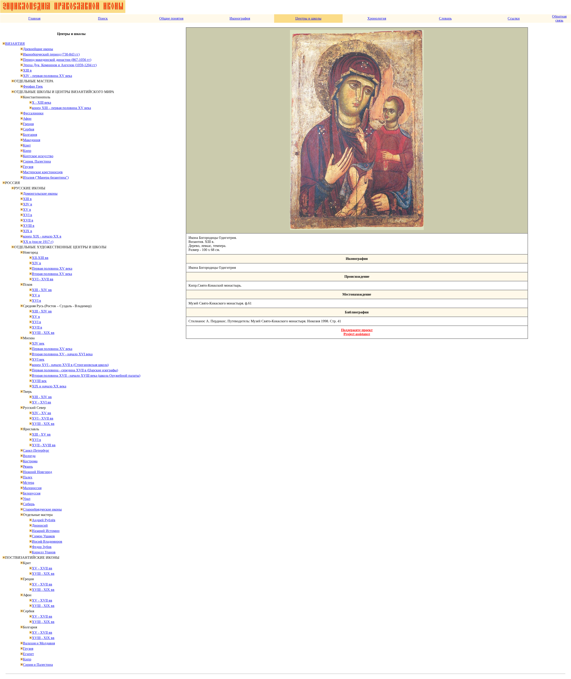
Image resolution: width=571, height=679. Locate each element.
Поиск (103, 18)
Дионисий (40, 525)
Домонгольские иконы (40, 193)
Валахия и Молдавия (39, 643)
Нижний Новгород (37, 472)
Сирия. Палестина (37, 161)
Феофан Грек (33, 86)
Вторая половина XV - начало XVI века (62, 354)
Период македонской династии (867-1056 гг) (57, 60)
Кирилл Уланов (44, 552)
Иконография (240, 18)
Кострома (30, 461)
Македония (31, 140)
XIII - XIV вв (42, 290)
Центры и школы (308, 18)
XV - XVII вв (42, 568)
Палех (27, 477)
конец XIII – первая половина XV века (61, 108)
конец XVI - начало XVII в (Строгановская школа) (70, 365)
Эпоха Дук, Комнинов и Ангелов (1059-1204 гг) (60, 65)
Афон (27, 118)
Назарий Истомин (46, 531)
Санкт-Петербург (36, 450)
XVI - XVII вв (42, 279)
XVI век (38, 359)
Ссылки (514, 18)
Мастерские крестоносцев (43, 172)
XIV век (38, 343)
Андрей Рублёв (43, 520)
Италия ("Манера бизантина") (46, 177)
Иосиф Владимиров (47, 541)
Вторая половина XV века (52, 274)
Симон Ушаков (43, 536)
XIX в (27, 231)
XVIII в (28, 226)
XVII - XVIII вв (44, 445)
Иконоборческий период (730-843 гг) (51, 54)
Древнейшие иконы (38, 49)
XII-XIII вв (40, 258)
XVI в (27, 215)
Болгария (30, 135)
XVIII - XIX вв (43, 333)
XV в (27, 209)
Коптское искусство (38, 156)
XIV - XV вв (41, 413)
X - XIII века (41, 102)
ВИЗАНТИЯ (15, 44)
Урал (26, 499)
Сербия (28, 129)
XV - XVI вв (41, 402)
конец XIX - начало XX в (42, 236)
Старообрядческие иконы (42, 509)
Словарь (445, 18)
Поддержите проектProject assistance (357, 332)
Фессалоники (33, 113)
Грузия (28, 167)
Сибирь (29, 504)
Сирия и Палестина (38, 665)
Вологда (29, 456)
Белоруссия (31, 493)
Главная (34, 18)
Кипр (27, 151)
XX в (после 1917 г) (38, 242)
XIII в (27, 70)
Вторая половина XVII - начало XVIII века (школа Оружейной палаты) (86, 375)
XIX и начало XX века (49, 386)
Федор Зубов (42, 547)
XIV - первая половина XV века (47, 76)
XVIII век (39, 381)
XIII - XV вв (41, 434)
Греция (28, 124)
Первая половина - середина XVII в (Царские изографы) (75, 370)
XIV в (27, 204)
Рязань (28, 466)
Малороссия (32, 488)
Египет (28, 654)
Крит (27, 145)
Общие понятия (171, 18)
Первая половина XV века (52, 268)
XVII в (28, 220)
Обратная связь (559, 18)
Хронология (376, 18)
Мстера (28, 482)
